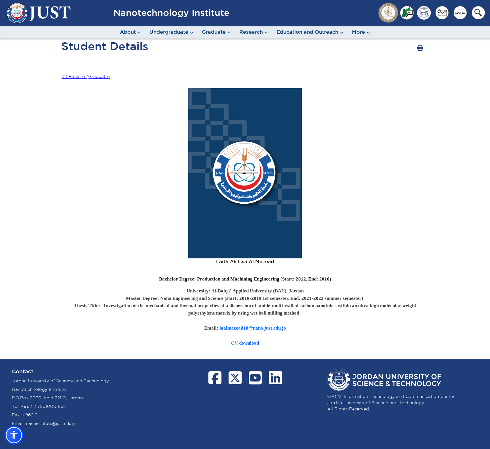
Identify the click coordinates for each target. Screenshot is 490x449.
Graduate (214, 32)
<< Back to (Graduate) (86, 77)
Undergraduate (169, 32)
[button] (14, 435)
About (128, 32)
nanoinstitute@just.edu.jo (51, 423)
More (359, 32)
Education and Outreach (308, 32)
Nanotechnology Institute (171, 13)
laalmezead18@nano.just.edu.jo (252, 328)
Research (251, 32)
